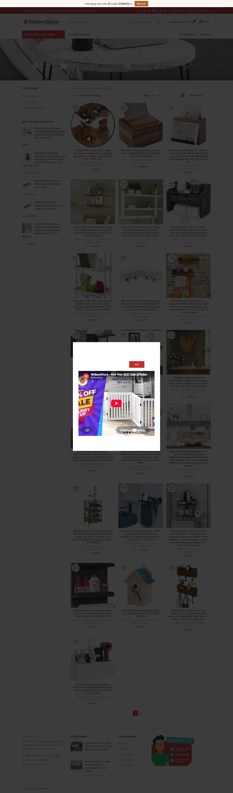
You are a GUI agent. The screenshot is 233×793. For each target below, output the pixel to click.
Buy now (141, 3)
